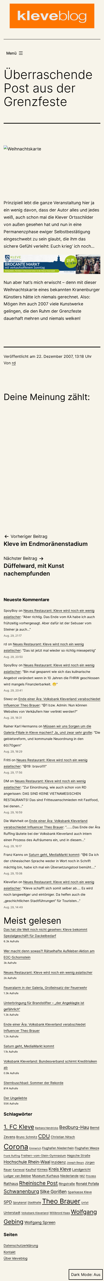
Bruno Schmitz (26, 1137)
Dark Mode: (81, 1274)
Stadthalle (34, 1202)
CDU (44, 1136)
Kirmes (42, 1169)
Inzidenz (58, 1162)
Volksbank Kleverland (35, 1213)
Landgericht (81, 1169)
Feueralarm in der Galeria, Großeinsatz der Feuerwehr (45, 988)
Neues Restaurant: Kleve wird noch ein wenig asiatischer (48, 972)
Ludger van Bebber (17, 1176)
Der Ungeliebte (15, 1098)
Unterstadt (12, 1213)
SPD (8, 1201)
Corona (16, 1146)
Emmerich (35, 1148)
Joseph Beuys (75, 1162)
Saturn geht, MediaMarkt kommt (54, 855)
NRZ (82, 1176)
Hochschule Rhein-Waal (27, 1161)
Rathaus (11, 1183)
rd (14, 362)
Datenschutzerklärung (21, 1245)
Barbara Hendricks (46, 1128)
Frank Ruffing (12, 1155)
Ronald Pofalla (87, 1184)
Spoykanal (20, 1202)
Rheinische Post (38, 1183)
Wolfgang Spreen (39, 1222)
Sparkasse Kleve (80, 1192)
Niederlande (69, 1176)
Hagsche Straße (78, 1155)
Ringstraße (67, 1184)
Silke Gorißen (53, 1191)
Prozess (91, 1176)
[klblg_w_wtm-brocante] (52, 264)
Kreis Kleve (60, 1169)
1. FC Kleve (19, 1126)
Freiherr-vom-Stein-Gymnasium (43, 1155)
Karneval (19, 1169)
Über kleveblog (15, 1258)
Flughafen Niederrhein (58, 1148)
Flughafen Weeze (87, 1148)
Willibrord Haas (60, 1213)
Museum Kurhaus (45, 1176)
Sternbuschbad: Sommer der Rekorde (33, 1083)
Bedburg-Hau (74, 1127)
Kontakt (9, 1252)
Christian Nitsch (63, 1137)
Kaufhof (31, 1169)
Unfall (85, 1202)
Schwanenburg (21, 1191)
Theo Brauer (61, 1201)
